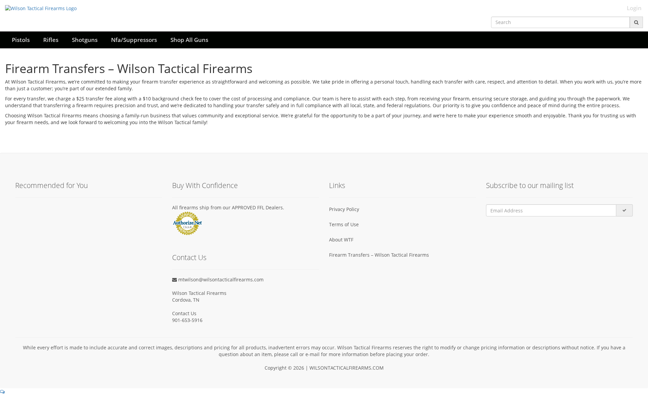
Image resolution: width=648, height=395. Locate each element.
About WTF (341, 239)
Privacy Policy (344, 209)
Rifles (50, 40)
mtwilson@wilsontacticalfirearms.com (220, 279)
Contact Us (184, 313)
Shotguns (85, 40)
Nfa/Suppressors (134, 40)
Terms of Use (344, 224)
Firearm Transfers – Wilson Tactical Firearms (379, 255)
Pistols (21, 40)
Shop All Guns (189, 40)
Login (634, 8)
